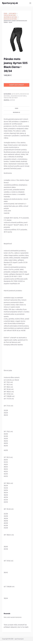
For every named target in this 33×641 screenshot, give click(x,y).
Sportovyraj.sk (10, 3)
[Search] (16, 3)
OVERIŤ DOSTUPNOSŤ (16, 85)
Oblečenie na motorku (18, 96)
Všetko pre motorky (11, 97)
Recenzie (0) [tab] (16, 112)
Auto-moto (16, 94)
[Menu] (30, 3)
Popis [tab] (16, 108)
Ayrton (12, 100)
